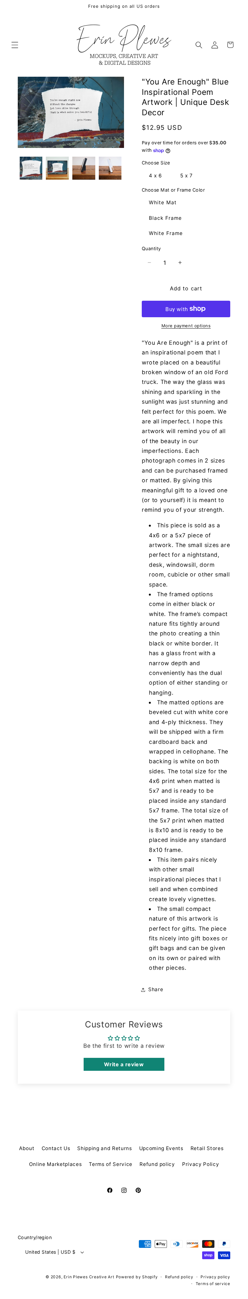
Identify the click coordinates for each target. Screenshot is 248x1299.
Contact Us (56, 1148)
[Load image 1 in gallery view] (31, 168)
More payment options (186, 325)
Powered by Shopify (137, 1276)
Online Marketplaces (55, 1164)
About (26, 1148)
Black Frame (165, 218)
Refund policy (157, 1164)
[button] (15, 44)
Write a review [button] (124, 1064)
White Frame (166, 233)
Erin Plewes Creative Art (89, 1276)
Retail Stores (207, 1148)
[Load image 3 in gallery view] (83, 168)
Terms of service (213, 1283)
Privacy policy (215, 1276)
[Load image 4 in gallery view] (110, 168)
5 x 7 (186, 176)
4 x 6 (155, 176)
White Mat (163, 202)
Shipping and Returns (104, 1148)
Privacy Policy (200, 1164)
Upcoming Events (161, 1148)
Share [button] (155, 989)
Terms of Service (110, 1164)
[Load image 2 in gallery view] (57, 168)
